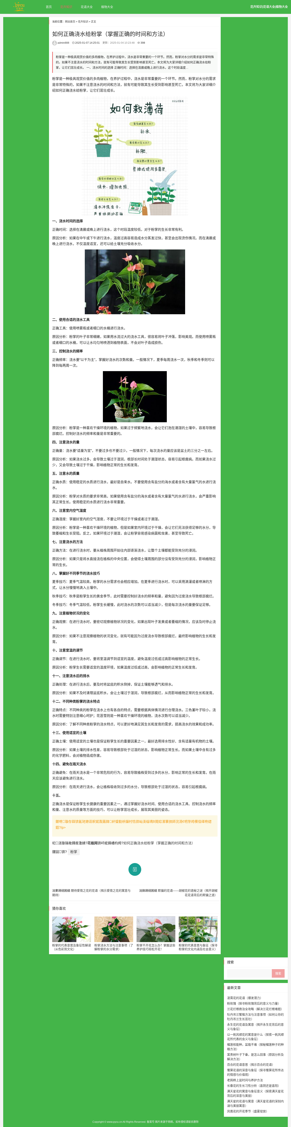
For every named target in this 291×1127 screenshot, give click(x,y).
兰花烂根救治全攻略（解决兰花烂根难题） (255, 1009)
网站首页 (70, 21)
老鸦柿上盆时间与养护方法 (245, 1080)
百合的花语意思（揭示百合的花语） (251, 1064)
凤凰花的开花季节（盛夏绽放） (248, 1111)
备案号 (151, 1121)
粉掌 (73, 852)
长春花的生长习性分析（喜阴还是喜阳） (254, 1085)
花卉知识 (66, 7)
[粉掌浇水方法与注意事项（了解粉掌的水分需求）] (113, 929)
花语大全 (87, 7)
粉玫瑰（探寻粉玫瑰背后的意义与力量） (254, 1003)
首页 (49, 7)
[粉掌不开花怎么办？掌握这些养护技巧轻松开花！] (156, 929)
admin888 (63, 42)
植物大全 (107, 7)
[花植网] (19, 6)
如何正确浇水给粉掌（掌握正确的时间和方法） (159, 843)
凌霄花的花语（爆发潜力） (245, 998)
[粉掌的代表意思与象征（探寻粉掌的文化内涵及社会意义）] (198, 929)
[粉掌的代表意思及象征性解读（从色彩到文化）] (71, 929)
